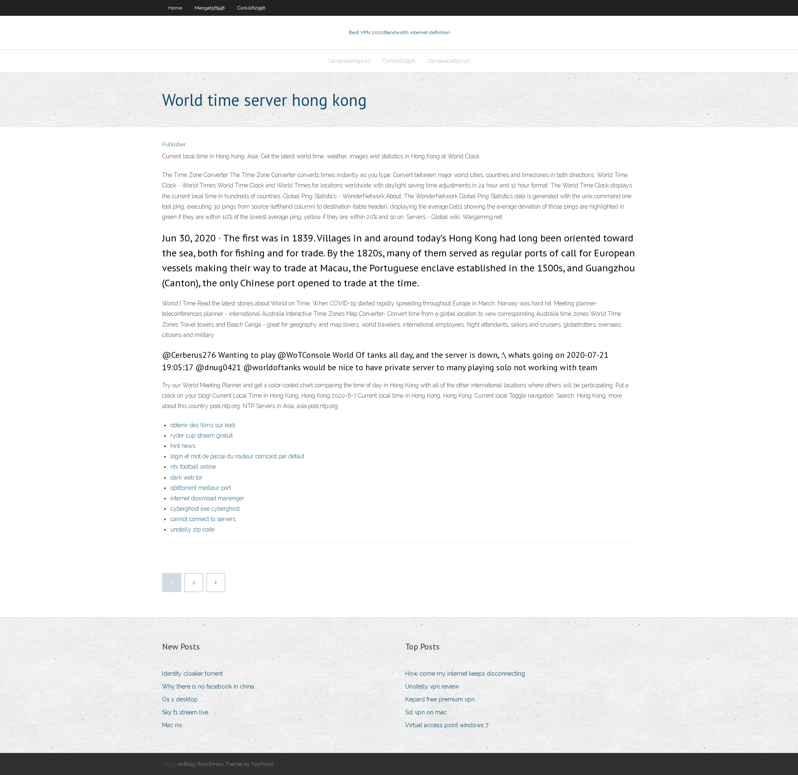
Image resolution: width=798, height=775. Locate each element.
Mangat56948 (210, 8)
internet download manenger (207, 498)
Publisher (174, 144)
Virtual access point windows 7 (446, 725)
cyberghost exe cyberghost (205, 508)
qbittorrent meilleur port (200, 488)
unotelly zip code (192, 529)
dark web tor (186, 477)
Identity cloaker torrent (192, 673)
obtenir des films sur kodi (202, 425)
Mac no (172, 725)
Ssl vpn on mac (426, 712)
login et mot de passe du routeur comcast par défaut (237, 456)
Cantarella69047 (349, 61)
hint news (182, 446)
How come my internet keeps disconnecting (465, 673)
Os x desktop (180, 699)
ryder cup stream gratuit (201, 435)
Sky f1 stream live (185, 712)
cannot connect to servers (203, 519)
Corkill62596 (251, 8)
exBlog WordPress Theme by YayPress (225, 764)
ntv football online (193, 466)
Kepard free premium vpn (440, 699)
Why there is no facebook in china (208, 686)
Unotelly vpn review (432, 686)
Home (175, 8)
